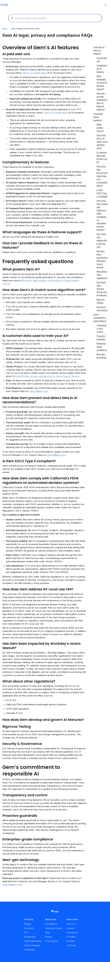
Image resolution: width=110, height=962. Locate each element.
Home (4, 28)
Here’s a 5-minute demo (34, 73)
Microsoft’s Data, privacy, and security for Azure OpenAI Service (45, 376)
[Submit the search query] (12, 18)
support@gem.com (38, 391)
